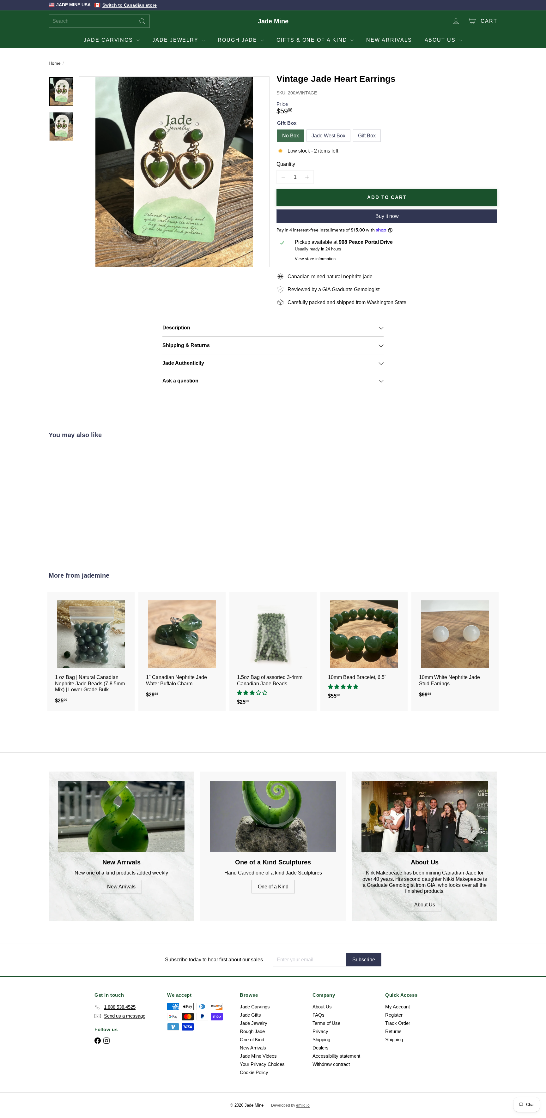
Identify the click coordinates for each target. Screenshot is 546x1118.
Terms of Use (326, 1023)
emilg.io (303, 1105)
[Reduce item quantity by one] (283, 177)
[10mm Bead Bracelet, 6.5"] (364, 648)
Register (394, 1015)
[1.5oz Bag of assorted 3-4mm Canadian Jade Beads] (273, 651)
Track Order (397, 1023)
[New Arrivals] (121, 816)
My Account (397, 1006)
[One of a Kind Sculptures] (273, 816)
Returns (393, 1031)
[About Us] (424, 816)
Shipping (321, 1039)
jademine (95, 575)
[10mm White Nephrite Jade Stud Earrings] (455, 648)
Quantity (285, 164)
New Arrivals (389, 40)
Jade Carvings (109, 40)
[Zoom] (174, 172)
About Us (441, 40)
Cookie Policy (254, 1072)
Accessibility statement (336, 1056)
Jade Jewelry (176, 40)
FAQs (318, 1015)
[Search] (142, 21)
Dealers (320, 1047)
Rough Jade (238, 40)
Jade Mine (273, 21)
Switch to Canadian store (129, 5)
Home (55, 63)
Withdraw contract (331, 1064)
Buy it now (387, 216)
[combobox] (99, 21)
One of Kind (252, 1039)
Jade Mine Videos (258, 1056)
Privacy (320, 1031)
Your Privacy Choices (262, 1064)
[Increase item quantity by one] (307, 177)
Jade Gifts (250, 1015)
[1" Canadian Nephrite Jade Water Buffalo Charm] (182, 648)
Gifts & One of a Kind (312, 40)
